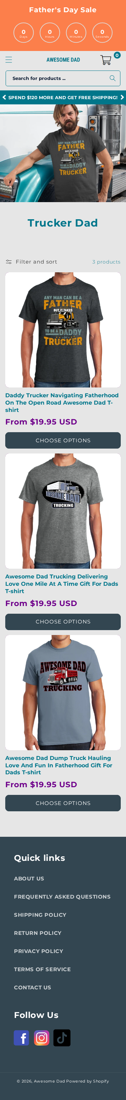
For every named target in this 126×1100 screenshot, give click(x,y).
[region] (63, 97)
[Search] (112, 78)
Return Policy (38, 933)
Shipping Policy (40, 914)
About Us (29, 878)
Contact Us (32, 987)
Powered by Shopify (87, 1081)
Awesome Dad (49, 1081)
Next (122, 98)
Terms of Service (42, 969)
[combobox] (63, 78)
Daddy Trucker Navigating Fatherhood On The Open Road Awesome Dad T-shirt (62, 402)
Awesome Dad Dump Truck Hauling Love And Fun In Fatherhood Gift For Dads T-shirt (58, 765)
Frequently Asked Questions (62, 896)
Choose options (63, 440)
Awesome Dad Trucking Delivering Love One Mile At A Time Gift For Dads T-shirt (61, 584)
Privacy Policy (38, 951)
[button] (8, 59)
